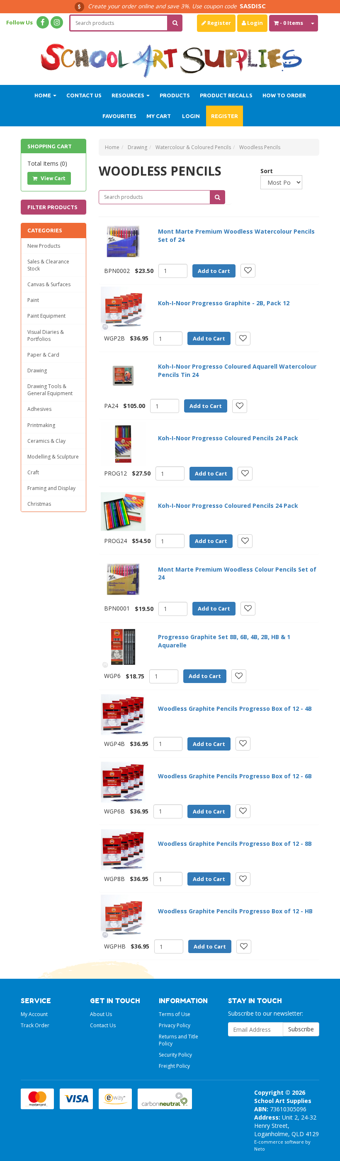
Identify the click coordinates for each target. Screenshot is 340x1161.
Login (254, 23)
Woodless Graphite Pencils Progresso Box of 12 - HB (235, 911)
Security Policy (175, 1054)
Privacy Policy (174, 1025)
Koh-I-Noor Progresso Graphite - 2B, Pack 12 (223, 303)
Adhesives (39, 409)
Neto (259, 1149)
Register (218, 23)
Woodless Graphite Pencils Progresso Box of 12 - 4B (235, 708)
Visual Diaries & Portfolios (45, 335)
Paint (33, 300)
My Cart (158, 116)
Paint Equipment (46, 315)
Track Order (35, 1025)
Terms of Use (174, 1014)
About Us (101, 1014)
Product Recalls (226, 95)
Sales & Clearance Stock (48, 265)
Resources (129, 95)
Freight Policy (174, 1065)
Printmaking (41, 425)
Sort (263, 171)
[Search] (175, 22)
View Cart (52, 178)
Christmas (39, 503)
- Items (291, 23)
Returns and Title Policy (178, 1040)
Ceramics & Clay (46, 440)
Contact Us (84, 95)
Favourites (119, 116)
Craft (33, 472)
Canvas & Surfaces (48, 284)
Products (175, 95)
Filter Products (52, 207)
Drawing (37, 370)
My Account (34, 1014)
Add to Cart (214, 271)
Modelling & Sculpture (53, 456)
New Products (43, 245)
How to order (284, 95)
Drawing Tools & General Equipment (50, 390)
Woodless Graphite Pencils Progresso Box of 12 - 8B (235, 843)
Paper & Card (43, 354)
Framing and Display (51, 488)
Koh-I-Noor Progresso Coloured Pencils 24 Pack (228, 438)
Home (43, 95)
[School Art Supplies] (170, 55)
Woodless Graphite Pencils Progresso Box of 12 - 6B (235, 776)
